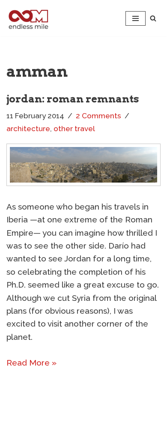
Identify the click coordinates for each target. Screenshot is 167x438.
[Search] (153, 18)
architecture (28, 128)
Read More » (31, 362)
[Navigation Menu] (135, 18)
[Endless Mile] (27, 18)
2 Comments (98, 115)
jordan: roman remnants (72, 99)
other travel (74, 128)
